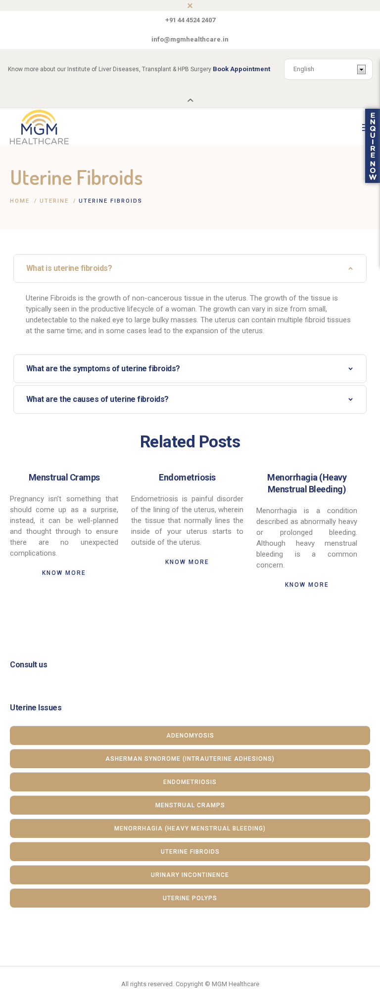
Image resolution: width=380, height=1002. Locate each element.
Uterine (54, 201)
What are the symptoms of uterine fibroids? (103, 368)
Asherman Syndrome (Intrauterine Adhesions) (190, 758)
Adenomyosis (190, 735)
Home (20, 201)
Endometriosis (187, 477)
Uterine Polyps (190, 898)
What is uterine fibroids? (69, 268)
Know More (64, 572)
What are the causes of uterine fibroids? (97, 399)
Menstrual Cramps (64, 477)
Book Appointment (241, 69)
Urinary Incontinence (190, 874)
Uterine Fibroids (190, 851)
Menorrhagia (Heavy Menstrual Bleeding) (190, 828)
